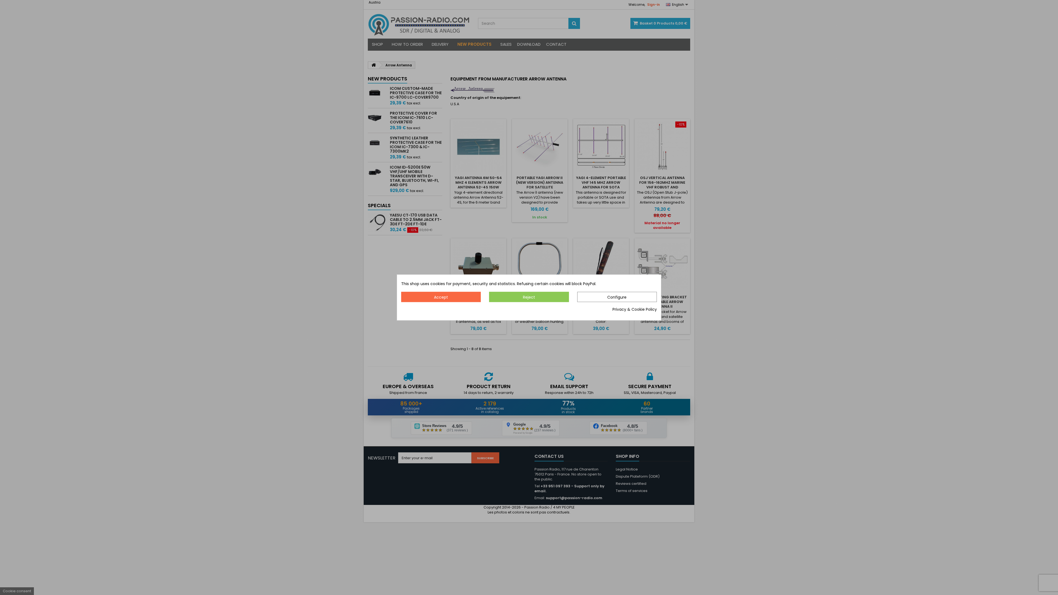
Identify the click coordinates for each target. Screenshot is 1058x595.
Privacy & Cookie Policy (634, 309)
